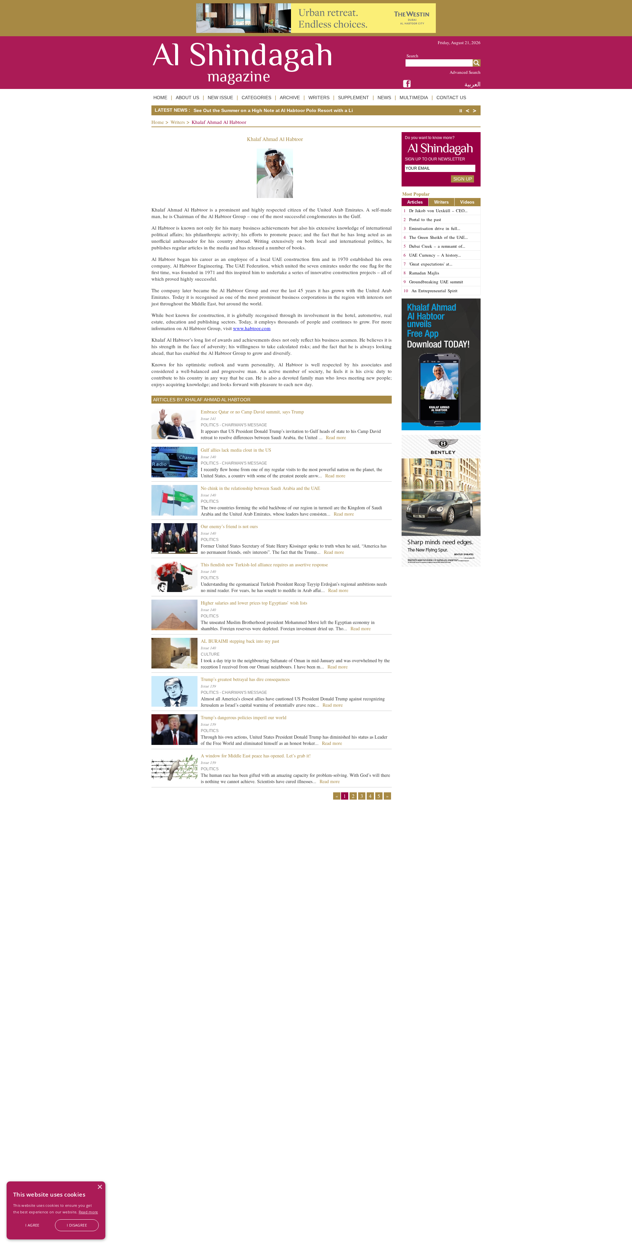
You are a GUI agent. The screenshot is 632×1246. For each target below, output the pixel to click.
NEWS (384, 97)
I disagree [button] (77, 1225)
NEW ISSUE (220, 97)
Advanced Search (465, 72)
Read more (88, 1211)
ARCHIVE (290, 97)
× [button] (99, 1187)
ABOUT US (187, 97)
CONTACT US (451, 97)
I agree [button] (32, 1225)
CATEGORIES (256, 97)
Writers (178, 122)
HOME (160, 97)
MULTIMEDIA (414, 97)
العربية (472, 84)
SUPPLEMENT (353, 97)
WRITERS (318, 97)
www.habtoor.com (252, 328)
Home (157, 122)
